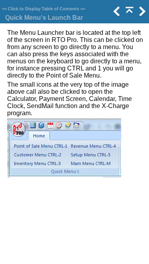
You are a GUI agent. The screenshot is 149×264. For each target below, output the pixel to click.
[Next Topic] (141, 13)
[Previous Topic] (116, 13)
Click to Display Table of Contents (43, 8)
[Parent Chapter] (128, 13)
